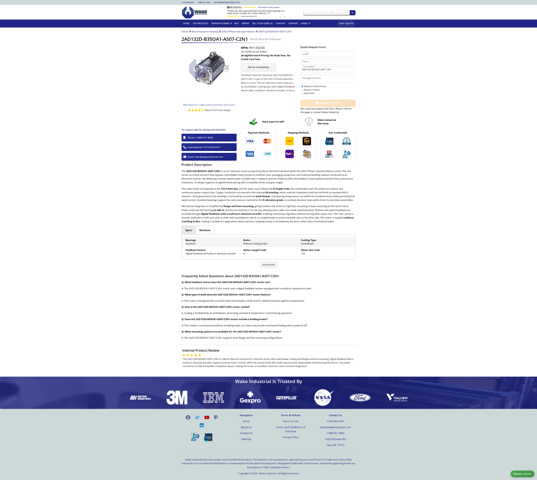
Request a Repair (312, 89)
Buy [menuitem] (237, 23)
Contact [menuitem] (280, 23)
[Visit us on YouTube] (207, 417)
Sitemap (246, 439)
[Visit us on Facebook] (188, 417)
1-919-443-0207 (188, 2)
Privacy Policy (291, 437)
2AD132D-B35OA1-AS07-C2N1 (275, 31)
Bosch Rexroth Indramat (205, 31)
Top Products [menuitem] (200, 23)
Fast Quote (346, 23)
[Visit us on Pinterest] (216, 417)
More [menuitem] (304, 23)
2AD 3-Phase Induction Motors (238, 31)
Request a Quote (522, 473)
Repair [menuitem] (245, 23)
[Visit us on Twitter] (197, 417)
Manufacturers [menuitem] (220, 23)
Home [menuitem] (186, 23)
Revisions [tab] (204, 230)
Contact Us (246, 433)
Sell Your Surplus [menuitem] (262, 23)
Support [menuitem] (293, 23)
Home (185, 31)
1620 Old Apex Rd (335, 439)
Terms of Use (291, 421)
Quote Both (309, 93)
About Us (246, 427)
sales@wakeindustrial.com (227, 2)
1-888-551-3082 (204, 2)
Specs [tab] (188, 230)
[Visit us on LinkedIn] (201, 425)
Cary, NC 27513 (335, 445)
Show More (268, 264)
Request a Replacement (315, 86)
